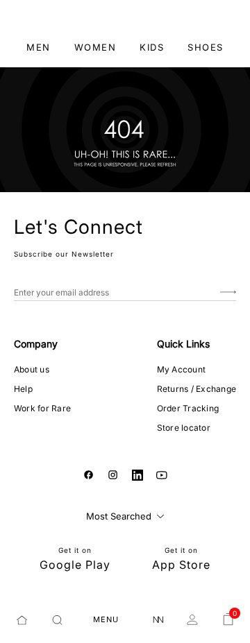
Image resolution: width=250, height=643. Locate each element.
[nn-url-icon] (158, 620)
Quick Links (183, 344)
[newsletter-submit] (228, 292)
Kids (152, 47)
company (36, 344)
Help (23, 389)
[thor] (125, 17)
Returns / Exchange (196, 389)
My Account (181, 369)
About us (31, 369)
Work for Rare (42, 408)
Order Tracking (188, 408)
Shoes (206, 47)
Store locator (183, 427)
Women (95, 47)
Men (38, 47)
